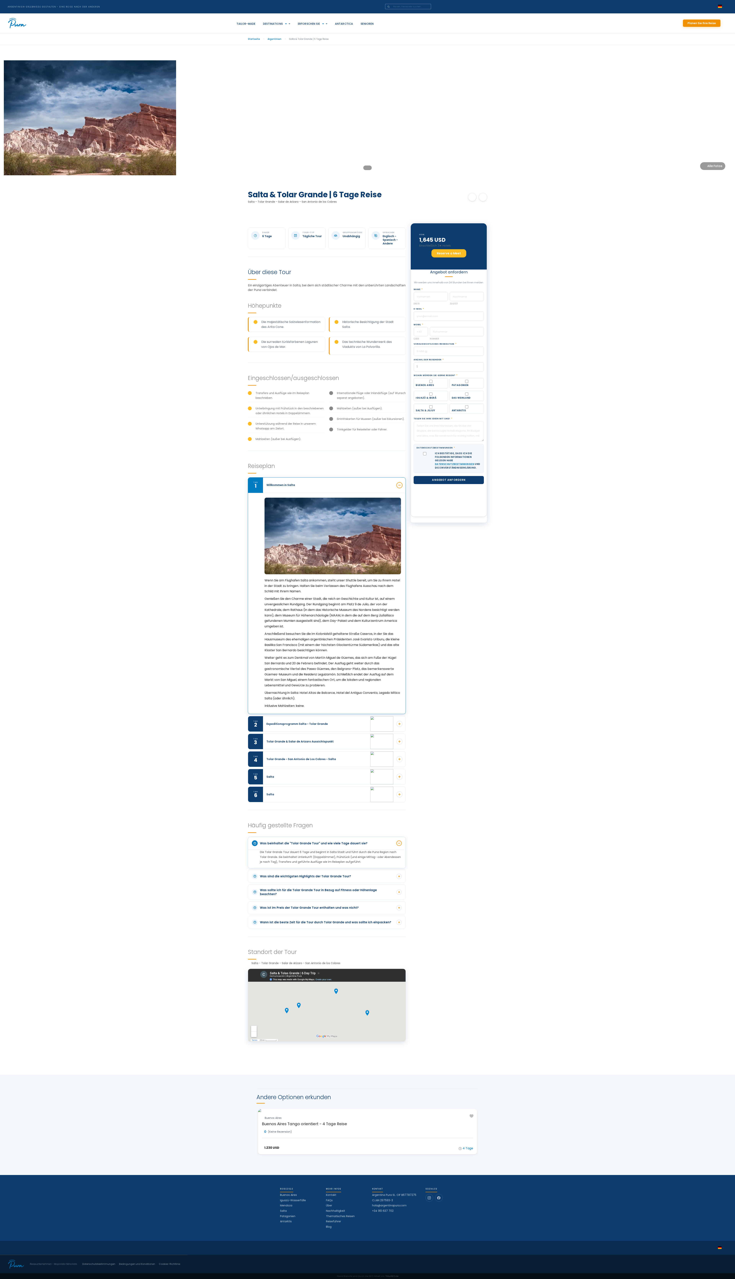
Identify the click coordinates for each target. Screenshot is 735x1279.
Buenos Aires (288, 1195)
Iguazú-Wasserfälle (293, 1200)
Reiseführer (333, 1221)
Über (329, 1205)
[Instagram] (429, 1198)
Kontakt (331, 1195)
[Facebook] (439, 1198)
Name (418, 289)
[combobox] (413, 6)
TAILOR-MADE (246, 24)
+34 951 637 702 (383, 1211)
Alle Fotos (714, 166)
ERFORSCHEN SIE (309, 24)
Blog (329, 1227)
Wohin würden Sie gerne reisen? (435, 375)
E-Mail (419, 309)
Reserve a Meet (449, 253)
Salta (283, 1211)
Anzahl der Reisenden (428, 359)
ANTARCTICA (344, 24)
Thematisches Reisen (340, 1216)
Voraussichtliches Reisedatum (435, 344)
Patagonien (287, 1216)
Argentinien (274, 39)
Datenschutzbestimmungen (435, 448)
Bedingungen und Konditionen (137, 1264)
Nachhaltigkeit (335, 1211)
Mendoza (286, 1205)
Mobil (418, 324)
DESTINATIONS (273, 24)
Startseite (254, 39)
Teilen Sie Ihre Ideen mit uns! (433, 418)
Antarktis (286, 1221)
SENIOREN (367, 24)
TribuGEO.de (391, 1276)
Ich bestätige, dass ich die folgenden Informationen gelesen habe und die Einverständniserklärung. (457, 460)
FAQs (329, 1200)
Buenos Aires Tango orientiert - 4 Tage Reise (304, 1124)
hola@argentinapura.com (389, 1205)
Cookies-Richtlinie (169, 1264)
